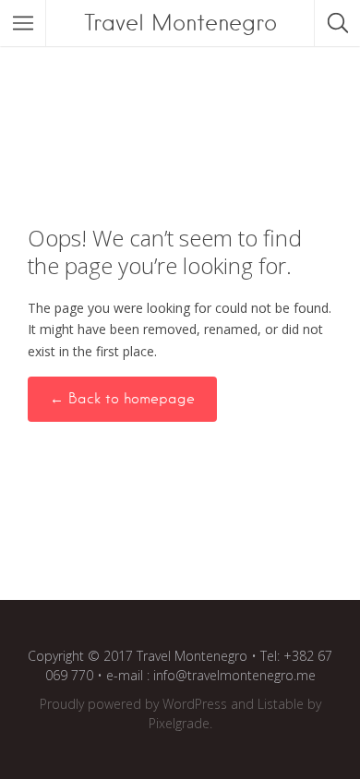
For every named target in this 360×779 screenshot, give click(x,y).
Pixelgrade (179, 723)
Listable (281, 704)
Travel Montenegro (180, 22)
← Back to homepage (122, 398)
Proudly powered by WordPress (133, 704)
